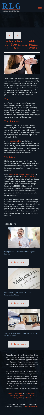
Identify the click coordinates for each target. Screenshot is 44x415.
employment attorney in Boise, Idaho (22, 174)
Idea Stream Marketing (30, 406)
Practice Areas (30, 393)
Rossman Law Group (29, 177)
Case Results (13, 395)
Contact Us (30, 395)
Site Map (28, 398)
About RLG (18, 393)
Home (10, 393)
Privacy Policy (17, 398)
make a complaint (15, 141)
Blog (22, 395)
